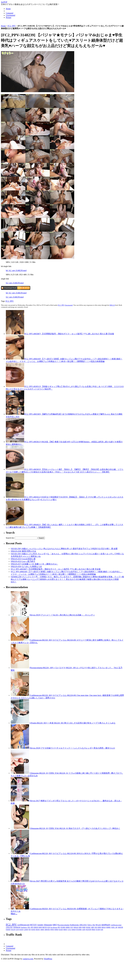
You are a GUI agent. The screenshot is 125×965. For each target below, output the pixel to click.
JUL (29, 927)
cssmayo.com (28, 959)
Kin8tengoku (74, 925)
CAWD (26, 929)
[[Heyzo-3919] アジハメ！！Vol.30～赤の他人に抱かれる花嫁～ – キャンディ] (20, 615)
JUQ (95, 927)
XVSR (98, 929)
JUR (101, 929)
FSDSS (8, 929)
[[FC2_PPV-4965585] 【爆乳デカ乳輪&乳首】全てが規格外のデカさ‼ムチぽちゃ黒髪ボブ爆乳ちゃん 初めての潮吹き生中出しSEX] (15, 414)
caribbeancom (23, 925)
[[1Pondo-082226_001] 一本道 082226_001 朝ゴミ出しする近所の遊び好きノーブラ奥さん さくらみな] (20, 723)
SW (30, 929)
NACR (13, 929)
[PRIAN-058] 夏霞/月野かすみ (23, 551)
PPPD (52, 929)
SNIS (83, 927)
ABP (92, 927)
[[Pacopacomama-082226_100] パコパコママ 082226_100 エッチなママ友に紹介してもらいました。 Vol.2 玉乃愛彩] (20, 668)
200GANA (83, 925)
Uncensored (10, 15)
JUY (71, 927)
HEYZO (33, 925)
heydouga (54, 927)
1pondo (40, 925)
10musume (48, 925)
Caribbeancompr (115, 925)
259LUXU (9, 927)
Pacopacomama (63, 925)
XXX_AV (114, 927)
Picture (8, 17)
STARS (63, 927)
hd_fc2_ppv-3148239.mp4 (16, 270)
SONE (33, 929)
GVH (17, 929)
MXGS (76, 927)
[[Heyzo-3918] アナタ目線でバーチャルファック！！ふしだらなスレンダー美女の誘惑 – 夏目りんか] (20, 748)
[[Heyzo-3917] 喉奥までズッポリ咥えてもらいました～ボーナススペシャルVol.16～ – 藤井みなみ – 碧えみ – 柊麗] (20, 801)
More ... (14, 914)
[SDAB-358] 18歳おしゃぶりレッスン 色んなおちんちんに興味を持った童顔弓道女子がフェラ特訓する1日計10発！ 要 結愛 (64, 549)
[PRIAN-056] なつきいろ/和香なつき (26, 566)
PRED (93, 929)
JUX (48, 927)
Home (8, 9)
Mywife (98, 925)
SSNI (40, 927)
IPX (32, 927)
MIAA (104, 927)
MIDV (65, 929)
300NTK (47, 929)
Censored (9, 13)
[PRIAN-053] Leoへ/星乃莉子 (23, 561)
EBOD (36, 927)
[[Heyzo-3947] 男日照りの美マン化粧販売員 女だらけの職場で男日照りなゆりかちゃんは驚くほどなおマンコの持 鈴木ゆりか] (20, 881)
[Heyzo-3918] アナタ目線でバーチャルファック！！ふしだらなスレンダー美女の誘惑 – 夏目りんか (72, 748)
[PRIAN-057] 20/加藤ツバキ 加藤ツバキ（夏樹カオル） (34, 564)
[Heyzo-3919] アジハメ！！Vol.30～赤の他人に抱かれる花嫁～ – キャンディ (62, 615)
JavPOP (4, 2)
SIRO (54, 925)
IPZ (59, 927)
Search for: (10, 538)
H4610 (74, 929)
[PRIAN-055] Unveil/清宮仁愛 (23, 559)
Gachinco (24, 927)
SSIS (80, 927)
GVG (69, 929)
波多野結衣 (105, 925)
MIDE (68, 927)
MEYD (44, 927)
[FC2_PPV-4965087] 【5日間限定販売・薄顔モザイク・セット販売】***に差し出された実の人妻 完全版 (69, 334)
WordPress (48, 959)
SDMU (108, 927)
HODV (38, 929)
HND (99, 927)
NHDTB (120, 927)
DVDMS (79, 929)
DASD (61, 929)
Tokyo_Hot (91, 925)
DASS (21, 929)
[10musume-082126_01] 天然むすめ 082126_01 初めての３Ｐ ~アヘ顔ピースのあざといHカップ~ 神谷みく (75, 828)
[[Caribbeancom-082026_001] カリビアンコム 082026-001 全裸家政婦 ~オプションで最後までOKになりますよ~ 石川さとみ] (20, 909)
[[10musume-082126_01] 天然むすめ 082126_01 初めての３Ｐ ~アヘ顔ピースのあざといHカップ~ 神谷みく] (20, 828)
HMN (42, 929)
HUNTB (88, 929)
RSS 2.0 (112, 305)
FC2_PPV (12, 26)
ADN (83, 929)
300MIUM (16, 927)
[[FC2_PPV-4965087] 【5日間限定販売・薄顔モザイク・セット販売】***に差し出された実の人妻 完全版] (15, 334)
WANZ (88, 927)
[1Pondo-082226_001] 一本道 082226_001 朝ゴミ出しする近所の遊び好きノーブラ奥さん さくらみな (72, 723)
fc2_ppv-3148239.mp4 (15, 283)
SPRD (56, 929)
